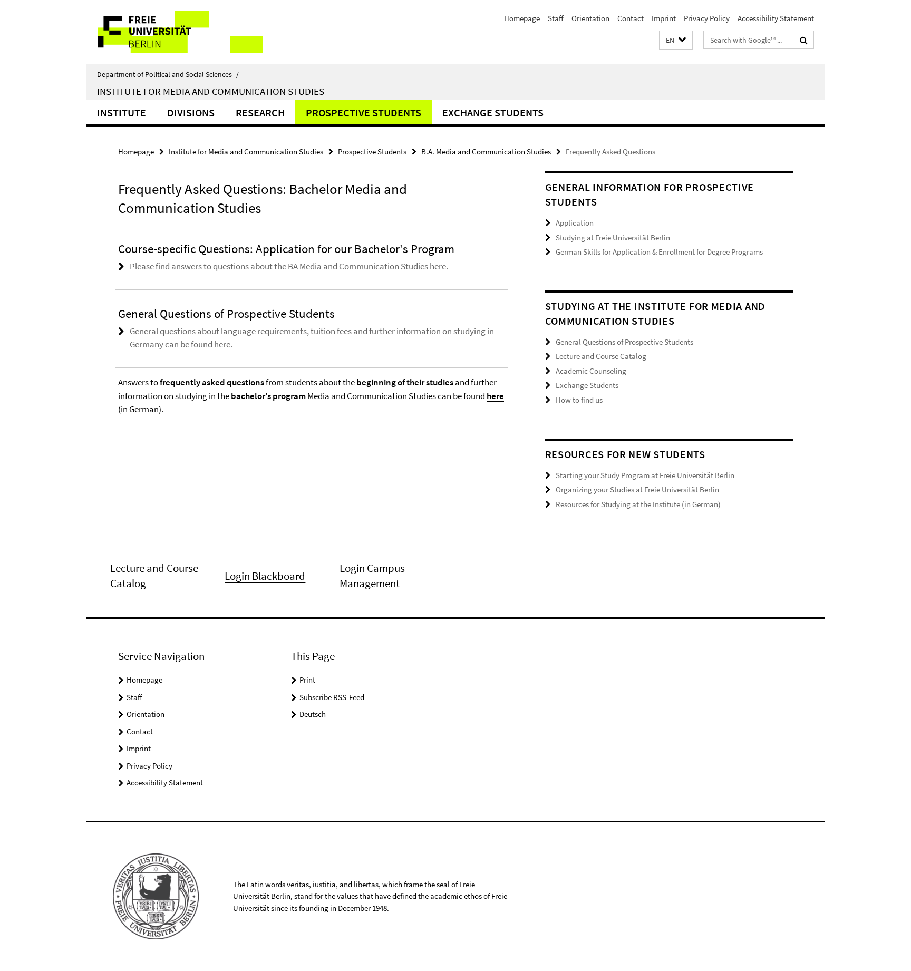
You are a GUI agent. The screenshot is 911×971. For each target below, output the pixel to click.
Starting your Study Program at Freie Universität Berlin (645, 475)
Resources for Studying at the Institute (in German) (638, 504)
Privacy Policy (707, 18)
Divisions (191, 112)
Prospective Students (363, 112)
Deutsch (312, 714)
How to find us (579, 400)
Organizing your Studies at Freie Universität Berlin (637, 489)
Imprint (664, 18)
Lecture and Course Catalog (601, 356)
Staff (556, 18)
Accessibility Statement (776, 18)
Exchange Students (493, 112)
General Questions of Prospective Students (624, 342)
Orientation (590, 18)
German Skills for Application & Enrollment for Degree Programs (659, 252)
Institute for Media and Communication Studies (210, 91)
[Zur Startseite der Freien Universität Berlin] (174, 32)
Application (575, 223)
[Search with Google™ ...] (803, 40)
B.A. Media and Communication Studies (486, 152)
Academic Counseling (591, 371)
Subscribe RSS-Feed (331, 697)
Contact (630, 18)
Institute (121, 112)
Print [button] (307, 680)
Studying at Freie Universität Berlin (613, 237)
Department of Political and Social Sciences (168, 74)
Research (260, 112)
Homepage (522, 18)
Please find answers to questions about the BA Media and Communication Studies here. (289, 266)
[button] (676, 40)
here (495, 396)
